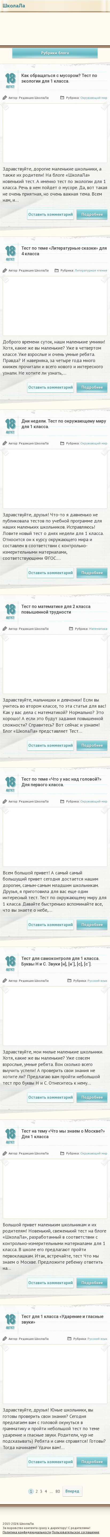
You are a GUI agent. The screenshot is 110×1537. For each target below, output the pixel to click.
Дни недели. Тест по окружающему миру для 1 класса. (63, 424)
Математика (98, 629)
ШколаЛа (14, 5)
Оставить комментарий (50, 214)
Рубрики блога (55, 52)
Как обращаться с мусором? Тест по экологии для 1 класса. (59, 78)
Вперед (72, 1491)
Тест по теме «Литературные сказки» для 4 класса (64, 251)
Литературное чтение (91, 270)
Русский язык (97, 981)
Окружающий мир (93, 98)
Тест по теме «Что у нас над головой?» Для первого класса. (61, 782)
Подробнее (92, 214)
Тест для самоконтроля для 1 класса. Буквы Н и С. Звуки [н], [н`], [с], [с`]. (60, 961)
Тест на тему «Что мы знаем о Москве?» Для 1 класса (63, 1134)
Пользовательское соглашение (75, 1532)
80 (57, 1491)
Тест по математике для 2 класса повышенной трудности (56, 609)
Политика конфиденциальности (27, 1532)
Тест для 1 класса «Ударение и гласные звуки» (62, 1319)
